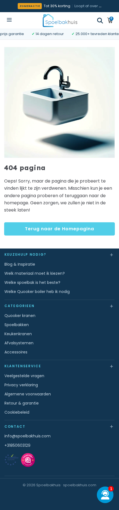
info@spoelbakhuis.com (27, 436)
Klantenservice (59, 366)
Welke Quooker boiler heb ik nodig (37, 291)
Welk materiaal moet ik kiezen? (34, 273)
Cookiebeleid (16, 412)
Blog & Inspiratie (19, 264)
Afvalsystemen (18, 343)
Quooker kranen (19, 315)
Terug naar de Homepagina (59, 229)
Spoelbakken (16, 324)
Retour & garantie (21, 403)
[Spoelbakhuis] (59, 20)
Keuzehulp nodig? (59, 254)
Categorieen (59, 305)
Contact (59, 426)
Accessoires (15, 352)
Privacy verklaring (21, 385)
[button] (100, 20)
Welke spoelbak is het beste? (32, 282)
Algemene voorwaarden (27, 394)
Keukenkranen (18, 334)
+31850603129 (17, 445)
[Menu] (9, 20)
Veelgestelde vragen (24, 376)
